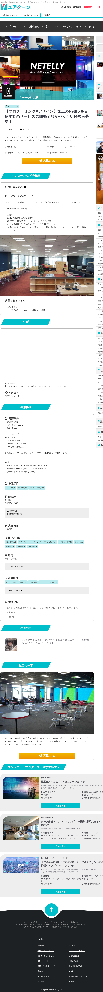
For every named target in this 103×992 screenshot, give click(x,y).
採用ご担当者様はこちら (47, 966)
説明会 (47, 15)
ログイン (98, 7)
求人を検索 (66, 7)
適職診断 (77, 7)
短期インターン (31, 15)
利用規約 (72, 946)
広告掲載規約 (74, 956)
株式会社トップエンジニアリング (54, 858)
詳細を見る (61, 806)
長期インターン (10, 15)
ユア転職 (41, 981)
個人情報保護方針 (75, 966)
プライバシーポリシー (77, 951)
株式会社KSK (46, 778)
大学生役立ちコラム (45, 976)
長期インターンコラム (46, 951)
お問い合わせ (74, 961)
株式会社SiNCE (47, 817)
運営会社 (72, 981)
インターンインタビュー (47, 956)
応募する (48, 161)
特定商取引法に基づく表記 (78, 976)
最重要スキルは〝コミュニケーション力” (63, 781)
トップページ (10, 26)
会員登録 (88, 7)
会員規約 (72, 971)
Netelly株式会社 (31, 26)
